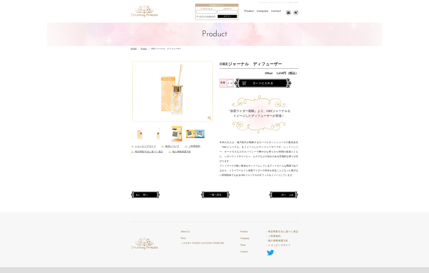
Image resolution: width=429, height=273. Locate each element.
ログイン (227, 16)
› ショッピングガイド (278, 245)
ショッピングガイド (145, 146)
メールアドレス (206, 9)
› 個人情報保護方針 (277, 241)
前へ (145, 195)
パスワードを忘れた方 (207, 16)
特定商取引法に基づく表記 (149, 151)
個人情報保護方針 (181, 151)
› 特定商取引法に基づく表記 (282, 231)
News (243, 245)
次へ (283, 195)
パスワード (227, 9)
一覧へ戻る (215, 195)
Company (262, 11)
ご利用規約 (194, 146)
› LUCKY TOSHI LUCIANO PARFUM (202, 243)
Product (249, 11)
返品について (172, 146)
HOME (134, 49)
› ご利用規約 (273, 236)
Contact (276, 11)
